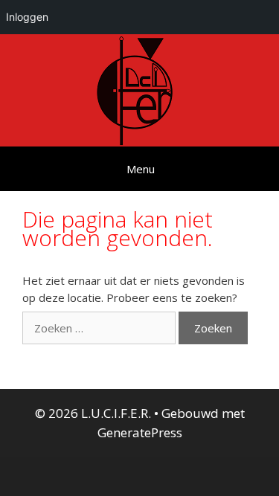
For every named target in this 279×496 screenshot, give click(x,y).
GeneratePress (139, 432)
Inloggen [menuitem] (27, 16)
